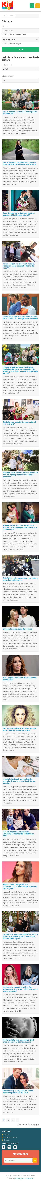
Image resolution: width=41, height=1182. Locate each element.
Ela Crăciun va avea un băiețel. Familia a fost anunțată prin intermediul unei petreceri (20, 475)
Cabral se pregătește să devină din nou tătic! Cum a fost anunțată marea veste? (20, 318)
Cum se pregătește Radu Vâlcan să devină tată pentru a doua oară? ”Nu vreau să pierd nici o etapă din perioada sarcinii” (20, 370)
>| (17, 1120)
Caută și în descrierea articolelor (16, 34)
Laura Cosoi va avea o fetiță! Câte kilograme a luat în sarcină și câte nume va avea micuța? (20, 989)
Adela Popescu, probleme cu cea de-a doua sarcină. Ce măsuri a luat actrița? (19, 163)
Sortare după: (7, 65)
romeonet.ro (30, 1178)
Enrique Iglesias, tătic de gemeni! (17, 629)
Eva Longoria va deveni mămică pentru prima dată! (20, 679)
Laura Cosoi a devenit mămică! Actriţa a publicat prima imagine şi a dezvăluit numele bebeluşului (20, 936)
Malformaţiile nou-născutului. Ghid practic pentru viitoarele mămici (18, 1041)
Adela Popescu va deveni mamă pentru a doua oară (20, 113)
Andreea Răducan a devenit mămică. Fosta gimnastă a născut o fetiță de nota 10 (19, 266)
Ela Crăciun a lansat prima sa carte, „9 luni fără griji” (19, 423)
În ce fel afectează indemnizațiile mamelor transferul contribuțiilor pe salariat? (19, 781)
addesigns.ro (19, 1178)
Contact (6, 1140)
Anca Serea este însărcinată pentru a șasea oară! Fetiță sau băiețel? (19, 214)
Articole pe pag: (7, 76)
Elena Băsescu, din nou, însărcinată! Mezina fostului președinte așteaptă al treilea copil (20, 527)
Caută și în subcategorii (12, 43)
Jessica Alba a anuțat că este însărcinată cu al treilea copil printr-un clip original (20, 886)
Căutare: (5, 26)
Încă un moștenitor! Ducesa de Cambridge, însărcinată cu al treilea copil (18, 834)
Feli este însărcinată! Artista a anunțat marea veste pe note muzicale (20, 729)
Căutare (11, 15)
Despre (6, 1134)
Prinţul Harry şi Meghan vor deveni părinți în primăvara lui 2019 (18, 1092)
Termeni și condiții (10, 1137)
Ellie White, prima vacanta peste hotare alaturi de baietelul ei (20, 579)
